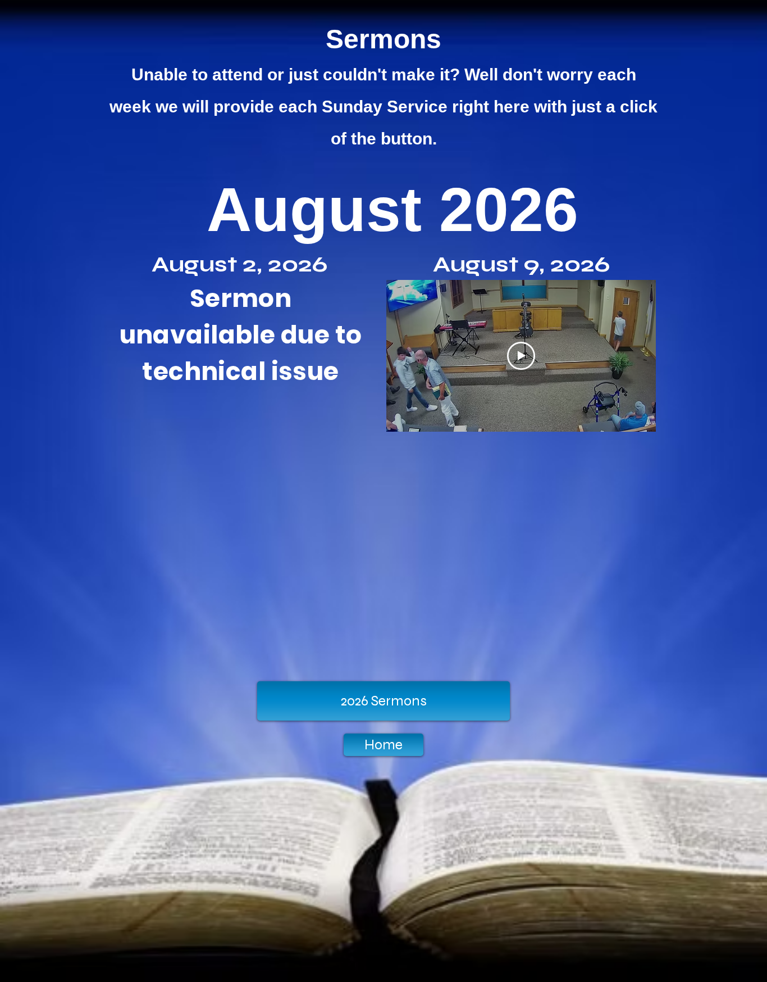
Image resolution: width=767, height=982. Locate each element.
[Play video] (521, 356)
